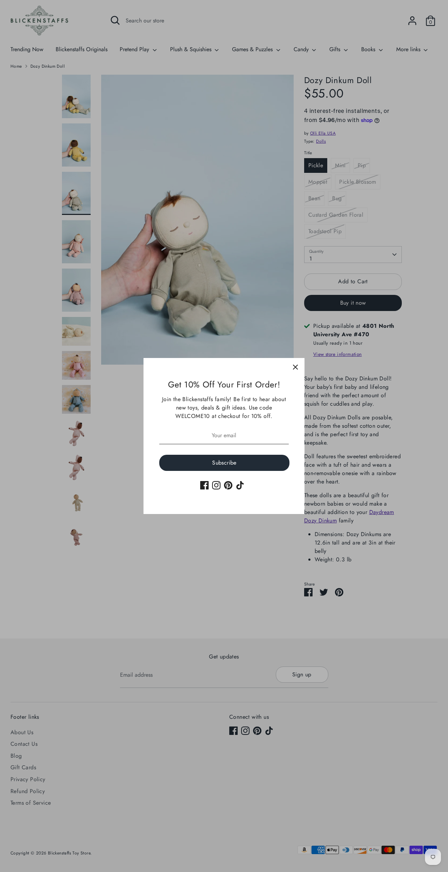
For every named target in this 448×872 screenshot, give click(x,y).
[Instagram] (216, 485)
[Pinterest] (228, 485)
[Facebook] (204, 485)
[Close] (295, 367)
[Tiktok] (240, 485)
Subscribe (224, 463)
